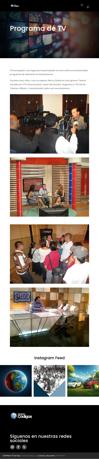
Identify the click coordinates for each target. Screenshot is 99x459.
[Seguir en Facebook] (18, 447)
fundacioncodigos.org (29, 455)
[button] (16, 381)
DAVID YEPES (60, 455)
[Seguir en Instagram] (12, 447)
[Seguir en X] (24, 447)
